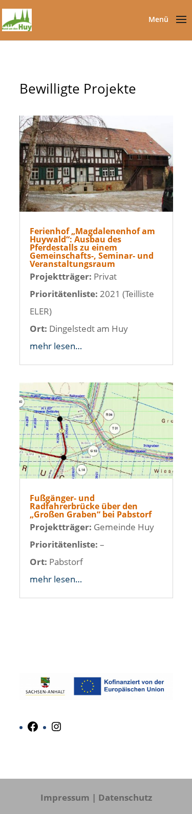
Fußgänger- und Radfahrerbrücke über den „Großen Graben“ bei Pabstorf (91, 506)
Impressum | (68, 797)
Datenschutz (125, 797)
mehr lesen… (56, 346)
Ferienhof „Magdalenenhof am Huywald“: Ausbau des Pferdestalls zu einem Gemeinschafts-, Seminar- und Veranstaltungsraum (92, 247)
